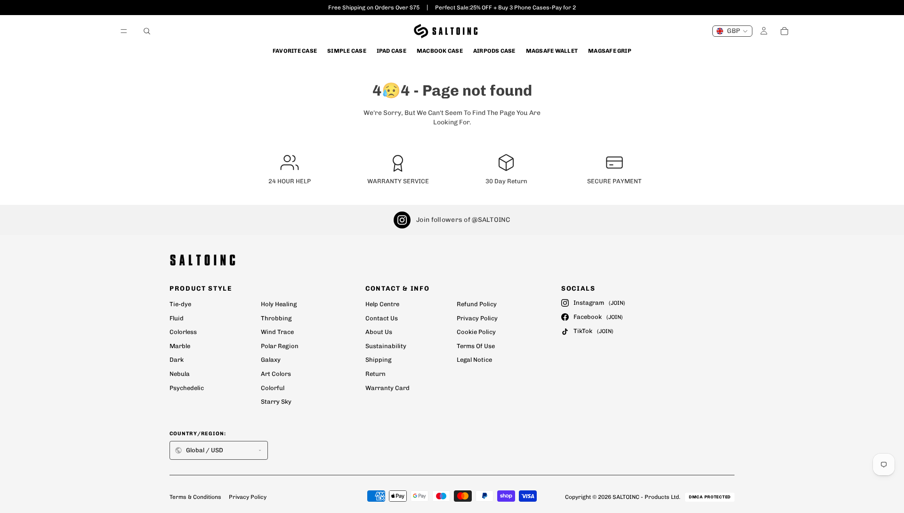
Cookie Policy (476, 331)
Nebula (180, 373)
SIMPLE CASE (346, 51)
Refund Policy (477, 304)
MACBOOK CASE (440, 51)
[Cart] (784, 31)
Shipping (378, 359)
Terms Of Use (476, 346)
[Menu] (124, 31)
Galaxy (271, 359)
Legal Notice (474, 359)
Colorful (272, 387)
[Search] (147, 31)
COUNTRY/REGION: (198, 434)
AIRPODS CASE (494, 51)
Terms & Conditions (195, 497)
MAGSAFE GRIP (609, 51)
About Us (378, 331)
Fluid (177, 318)
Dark (177, 359)
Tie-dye (180, 304)
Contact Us (381, 318)
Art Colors (276, 373)
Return (375, 373)
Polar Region (280, 346)
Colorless (183, 331)
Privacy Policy (477, 318)
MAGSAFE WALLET (552, 51)
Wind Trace (277, 331)
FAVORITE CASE (295, 51)
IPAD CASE (391, 51)
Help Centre (382, 304)
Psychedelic (187, 387)
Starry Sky (276, 401)
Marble (180, 346)
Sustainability (385, 346)
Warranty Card (387, 387)
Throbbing (276, 318)
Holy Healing (279, 304)
